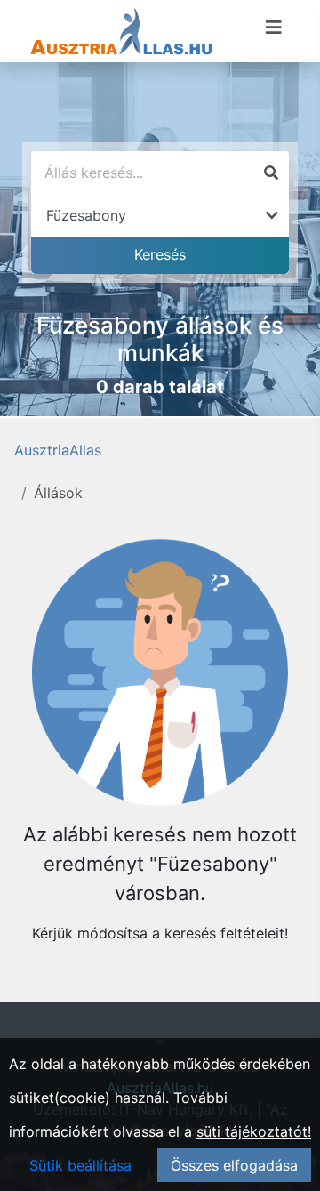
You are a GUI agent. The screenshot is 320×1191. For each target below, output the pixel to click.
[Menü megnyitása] (273, 27)
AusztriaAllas (57, 450)
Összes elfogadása (234, 1165)
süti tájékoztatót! (253, 1131)
